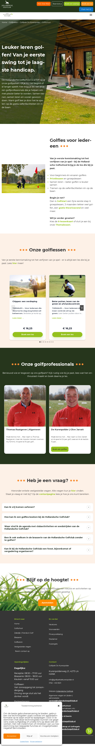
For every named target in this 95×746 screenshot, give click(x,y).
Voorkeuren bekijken (49, 736)
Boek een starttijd (72, 4)
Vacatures (53, 624)
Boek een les (87, 4)
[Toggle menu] (91, 14)
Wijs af (29, 736)
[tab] (40, 342)
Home (4, 22)
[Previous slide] (13, 308)
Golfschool (18, 628)
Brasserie (18, 637)
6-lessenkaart (65, 221)
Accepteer (11, 736)
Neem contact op (22, 651)
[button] (58, 706)
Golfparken (13, 22)
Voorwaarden (54, 629)
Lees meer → (18, 318)
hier (15, 263)
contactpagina (47, 494)
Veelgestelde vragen (22, 647)
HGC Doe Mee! (44, 4)
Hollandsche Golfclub (64, 691)
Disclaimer (53, 639)
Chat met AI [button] (86, 9)
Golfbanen (18, 642)
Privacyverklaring (36, 741)
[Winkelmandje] (89, 731)
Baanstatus (57, 4)
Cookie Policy (24, 741)
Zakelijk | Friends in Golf (23, 633)
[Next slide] (82, 308)
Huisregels (53, 644)
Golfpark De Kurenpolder (30, 22)
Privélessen (56, 178)
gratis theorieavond (70, 208)
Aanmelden (47, 603)
